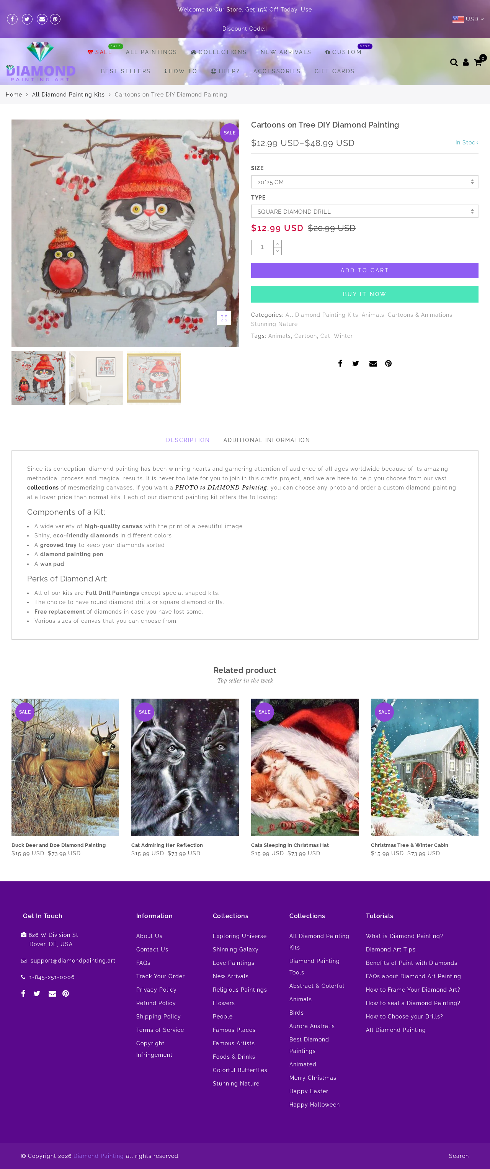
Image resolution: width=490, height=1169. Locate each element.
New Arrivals (286, 52)
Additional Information (267, 440)
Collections (223, 52)
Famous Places (234, 1030)
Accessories (277, 71)
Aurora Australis (312, 1026)
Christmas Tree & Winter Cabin (410, 845)
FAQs (143, 963)
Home (14, 95)
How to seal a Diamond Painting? (413, 1003)
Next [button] (215, 237)
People (223, 1016)
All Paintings (152, 52)
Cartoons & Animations (420, 315)
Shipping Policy (158, 1016)
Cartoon (305, 336)
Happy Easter (308, 1091)
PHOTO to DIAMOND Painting (221, 487)
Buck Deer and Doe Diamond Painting (58, 845)
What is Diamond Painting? (404, 936)
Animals (373, 315)
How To (183, 71)
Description (188, 440)
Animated (303, 1064)
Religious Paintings (240, 990)
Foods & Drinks (234, 1057)
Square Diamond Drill (294, 211)
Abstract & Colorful (317, 986)
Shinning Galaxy (236, 949)
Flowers (224, 1003)
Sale (104, 52)
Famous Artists (234, 1043)
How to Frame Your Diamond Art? (413, 990)
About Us (149, 936)
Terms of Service (160, 1030)
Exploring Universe (240, 936)
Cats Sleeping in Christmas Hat (290, 845)
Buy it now (365, 294)
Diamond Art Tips (391, 949)
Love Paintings (234, 963)
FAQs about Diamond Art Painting (413, 976)
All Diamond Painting (396, 1030)
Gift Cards (335, 71)
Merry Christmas (312, 1078)
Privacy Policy (156, 990)
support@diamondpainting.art (73, 961)
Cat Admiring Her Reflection (167, 845)
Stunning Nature (274, 324)
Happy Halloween (314, 1105)
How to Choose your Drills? (404, 1016)
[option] (125, 233)
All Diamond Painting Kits (68, 95)
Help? (229, 71)
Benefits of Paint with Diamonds (411, 963)
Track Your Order (160, 976)
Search (459, 1156)
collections (43, 488)
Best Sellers (126, 71)
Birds (296, 1013)
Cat (325, 336)
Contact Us (152, 949)
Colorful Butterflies (240, 1070)
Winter (343, 336)
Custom (347, 52)
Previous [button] (25, 237)
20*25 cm (271, 182)
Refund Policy (156, 1003)
